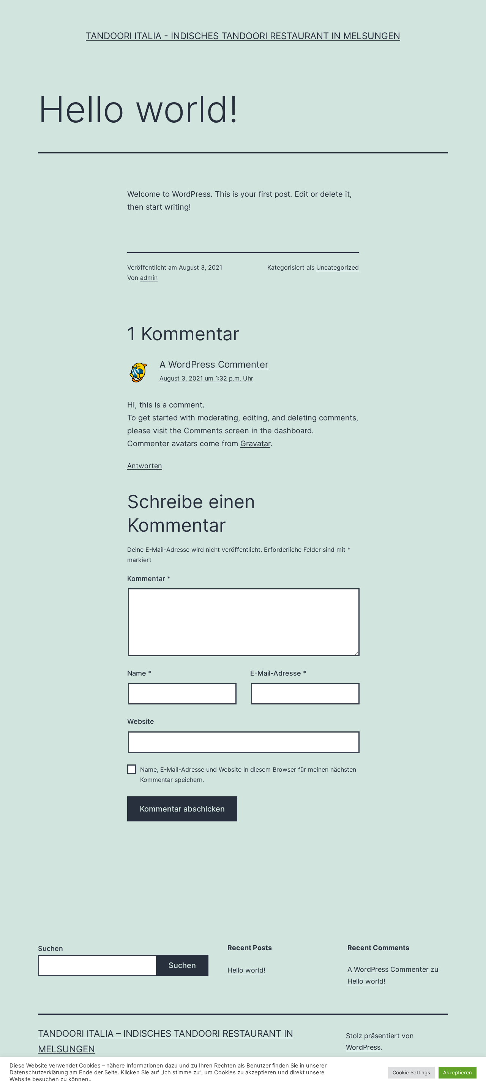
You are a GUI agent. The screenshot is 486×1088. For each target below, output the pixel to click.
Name (139, 673)
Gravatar (255, 443)
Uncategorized (337, 267)
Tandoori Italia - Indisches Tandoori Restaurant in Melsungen (243, 35)
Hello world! (246, 970)
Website (140, 721)
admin (149, 277)
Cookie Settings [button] (411, 1072)
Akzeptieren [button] (457, 1072)
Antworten (144, 466)
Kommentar (148, 579)
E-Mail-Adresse (278, 673)
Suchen (50, 948)
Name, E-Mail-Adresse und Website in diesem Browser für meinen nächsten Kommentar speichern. (248, 774)
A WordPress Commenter (213, 364)
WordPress (363, 1047)
